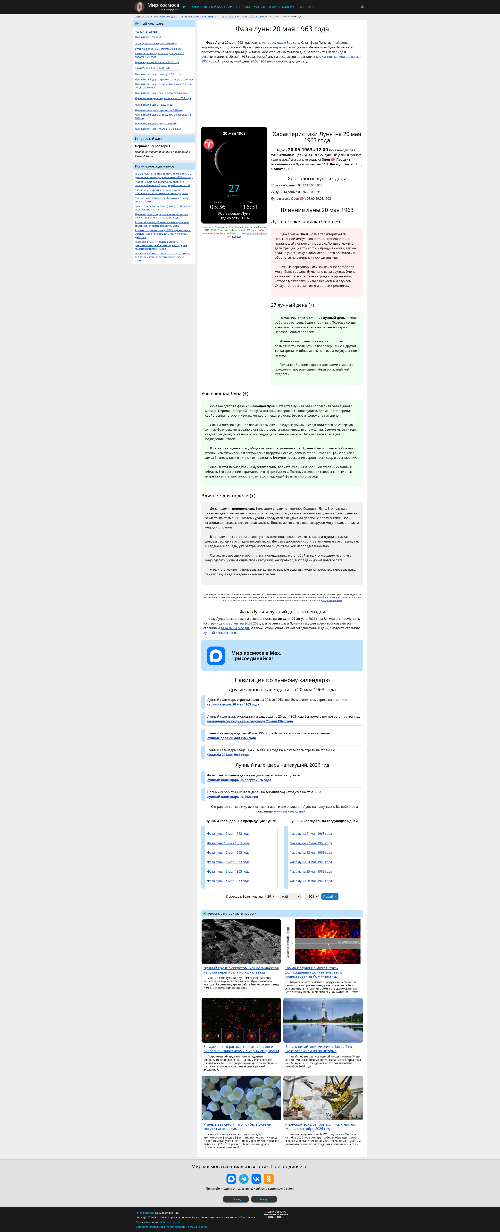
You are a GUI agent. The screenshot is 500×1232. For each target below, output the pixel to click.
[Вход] (361, 6)
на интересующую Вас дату (278, 42)
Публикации (192, 7)
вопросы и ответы (332, 600)
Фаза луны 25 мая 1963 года (311, 871)
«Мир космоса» (145, 1212)
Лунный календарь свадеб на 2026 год (158, 129)
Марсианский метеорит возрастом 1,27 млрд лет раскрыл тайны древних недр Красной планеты (162, 257)
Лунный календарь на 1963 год (199, 16)
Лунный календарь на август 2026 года (158, 74)
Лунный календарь (219, 7)
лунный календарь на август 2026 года (239, 780)
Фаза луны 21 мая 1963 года (311, 833)
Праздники (305, 7)
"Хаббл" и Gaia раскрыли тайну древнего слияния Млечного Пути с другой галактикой (162, 183)
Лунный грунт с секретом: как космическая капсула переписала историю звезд (161, 216)
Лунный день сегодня (148, 37)
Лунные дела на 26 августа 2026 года (157, 62)
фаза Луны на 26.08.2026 (241, 623)
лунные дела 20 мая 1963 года (231, 738)
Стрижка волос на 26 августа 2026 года (158, 49)
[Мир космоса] (140, 7)
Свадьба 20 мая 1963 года (228, 755)
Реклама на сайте (197, 1226)
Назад (236, 1199)
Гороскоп (243, 7)
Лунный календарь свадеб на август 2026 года (163, 98)
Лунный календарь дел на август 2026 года (161, 93)
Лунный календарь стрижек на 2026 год (159, 110)
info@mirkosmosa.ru (171, 1222)
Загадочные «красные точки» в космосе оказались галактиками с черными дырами (161, 191)
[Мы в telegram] (243, 1179)
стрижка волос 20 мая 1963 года (233, 704)
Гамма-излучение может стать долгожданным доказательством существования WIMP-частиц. (164, 175)
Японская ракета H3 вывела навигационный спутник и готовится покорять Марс (162, 224)
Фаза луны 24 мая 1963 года (311, 862)
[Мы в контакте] (256, 1179)
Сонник (288, 7)
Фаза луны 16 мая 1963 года (228, 862)
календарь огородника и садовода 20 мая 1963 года (250, 721)
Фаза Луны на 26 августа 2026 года (156, 43)
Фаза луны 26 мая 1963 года (311, 881)
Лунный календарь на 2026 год (153, 104)
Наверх (264, 1199)
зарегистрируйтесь (257, 233)
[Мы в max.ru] (253, 665)
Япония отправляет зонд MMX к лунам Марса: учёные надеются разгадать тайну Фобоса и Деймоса (163, 234)
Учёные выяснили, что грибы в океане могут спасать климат (162, 199)
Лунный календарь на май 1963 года (243, 16)
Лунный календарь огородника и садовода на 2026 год (163, 116)
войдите (236, 236)
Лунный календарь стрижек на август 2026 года (164, 79)
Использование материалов (167, 1226)
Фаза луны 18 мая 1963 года (228, 843)
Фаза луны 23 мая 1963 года (311, 852)
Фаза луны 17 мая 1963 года (228, 852)
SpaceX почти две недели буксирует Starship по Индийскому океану (163, 207)
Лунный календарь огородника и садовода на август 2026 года (163, 85)
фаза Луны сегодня (235, 628)
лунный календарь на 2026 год (232, 797)
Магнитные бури (267, 7)
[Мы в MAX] (231, 1179)
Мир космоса (142, 16)
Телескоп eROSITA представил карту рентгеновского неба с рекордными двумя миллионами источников (161, 245)
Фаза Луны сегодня (146, 31)
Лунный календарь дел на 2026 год (156, 123)
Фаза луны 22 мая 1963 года (311, 843)
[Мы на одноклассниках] (268, 1179)
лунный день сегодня (219, 633)
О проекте (142, 1226)
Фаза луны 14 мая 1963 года (228, 881)
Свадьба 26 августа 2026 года (152, 67)
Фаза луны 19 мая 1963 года (228, 833)
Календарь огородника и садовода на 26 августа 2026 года (159, 55)
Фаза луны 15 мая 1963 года (228, 871)
